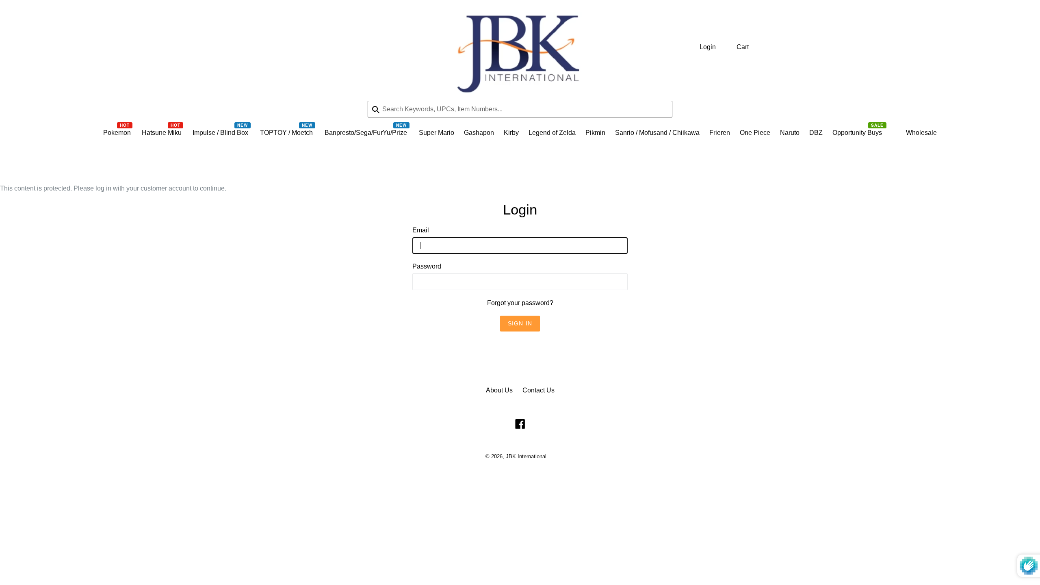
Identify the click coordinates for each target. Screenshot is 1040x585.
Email (420, 230)
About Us (499, 390)
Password (426, 266)
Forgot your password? (520, 302)
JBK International (526, 456)
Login (708, 46)
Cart (743, 46)
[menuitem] (117, 135)
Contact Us (538, 390)
